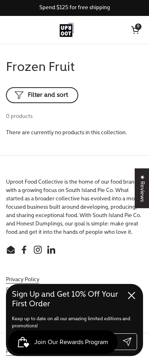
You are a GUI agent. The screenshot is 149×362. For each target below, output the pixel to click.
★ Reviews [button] (142, 188)
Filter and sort (48, 95)
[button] (135, 30)
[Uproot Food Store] (66, 30)
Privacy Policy (22, 280)
